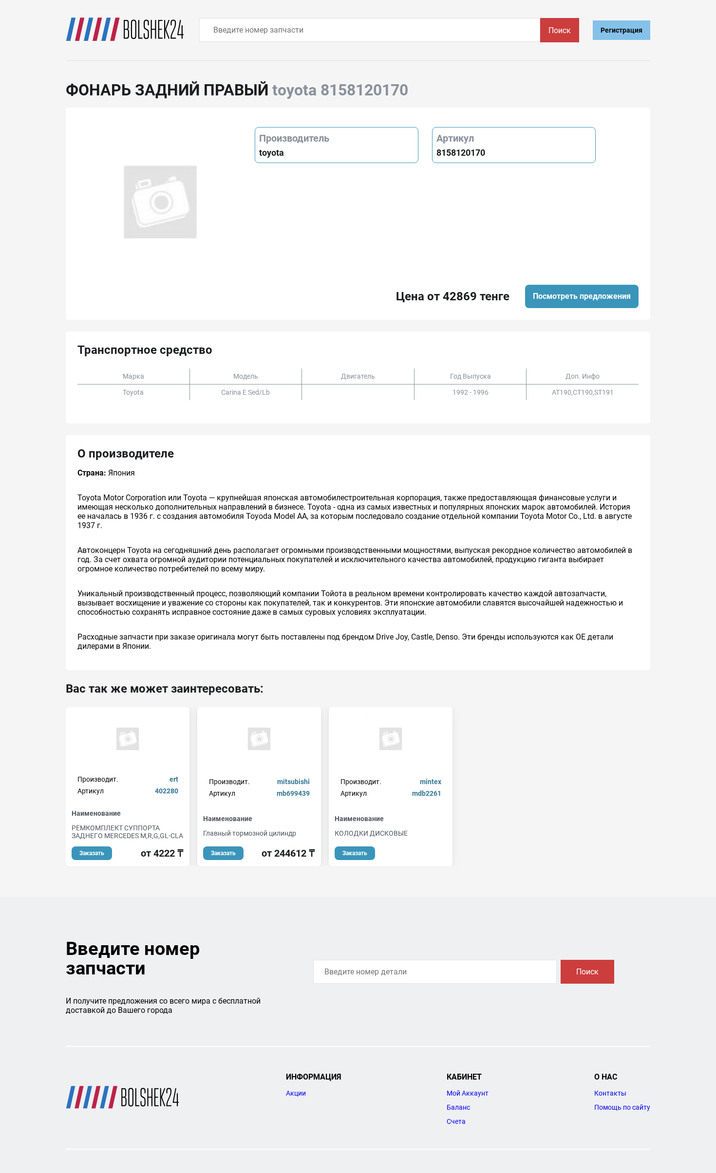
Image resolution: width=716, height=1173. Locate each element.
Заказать (91, 853)
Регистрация (621, 30)
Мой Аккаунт (468, 1093)
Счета (456, 1121)
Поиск (559, 30)
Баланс (458, 1107)
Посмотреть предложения (582, 296)
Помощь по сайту (622, 1107)
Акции (296, 1093)
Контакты (610, 1093)
